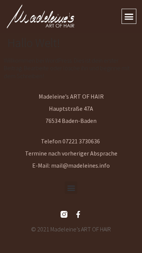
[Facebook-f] (78, 214)
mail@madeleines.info (80, 165)
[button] (129, 16)
